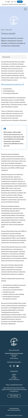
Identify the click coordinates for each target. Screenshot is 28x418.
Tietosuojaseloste (14, 408)
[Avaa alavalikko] (25, 57)
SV (15, 1)
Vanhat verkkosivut (14, 379)
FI (9, 1)
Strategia (14, 377)
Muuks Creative (18, 415)
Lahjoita (20, 1)
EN (12, 1)
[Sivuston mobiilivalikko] (25, 9)
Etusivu (3, 29)
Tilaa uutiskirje (14, 395)
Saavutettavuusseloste (14, 410)
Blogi (14, 376)
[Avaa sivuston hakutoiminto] (5, 1)
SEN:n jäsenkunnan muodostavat (12, 84)
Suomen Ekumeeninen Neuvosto (14, 4)
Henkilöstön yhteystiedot (14, 362)
